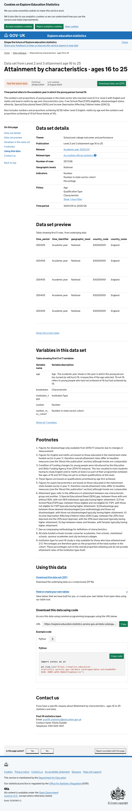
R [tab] (52, 638)
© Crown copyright (118, 802)
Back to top (10, 162)
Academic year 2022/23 (76, 149)
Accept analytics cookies (19, 26)
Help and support (92, 771)
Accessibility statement (57, 771)
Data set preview (13, 137)
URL (38, 624)
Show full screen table (47, 333)
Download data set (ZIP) (111, 83)
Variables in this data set (17, 142)
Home (7, 53)
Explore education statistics (66, 36)
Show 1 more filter (73, 199)
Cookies (8, 771)
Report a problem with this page (110, 751)
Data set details (12, 133)
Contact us (10, 155)
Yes (35, 751)
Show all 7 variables (46, 422)
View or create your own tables (52, 591)
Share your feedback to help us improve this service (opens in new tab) (41, 45)
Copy (123, 624)
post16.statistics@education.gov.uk (62, 719)
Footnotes (9, 146)
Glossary (76, 771)
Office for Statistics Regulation (65, 783)
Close (125, 42)
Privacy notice (22, 771)
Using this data (12, 151)
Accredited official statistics (80, 155)
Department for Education (52, 777)
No (50, 751)
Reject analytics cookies (49, 26)
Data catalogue (19, 53)
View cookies (72, 26)
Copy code (116, 656)
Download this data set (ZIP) (51, 577)
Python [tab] (42, 638)
